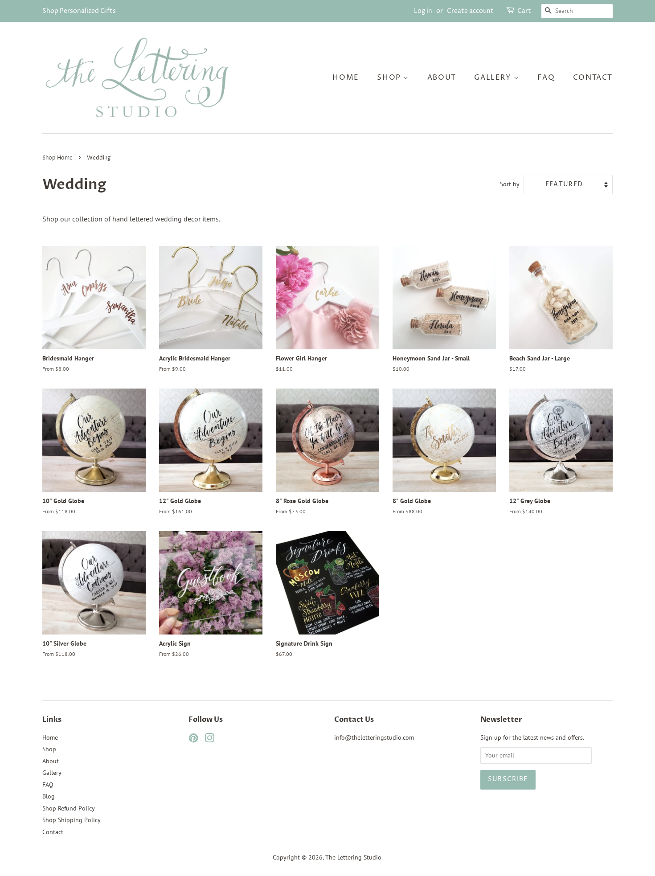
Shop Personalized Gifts (79, 11)
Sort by (510, 184)
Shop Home (57, 158)
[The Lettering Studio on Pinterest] (193, 740)
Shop (390, 77)
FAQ (546, 77)
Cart (524, 11)
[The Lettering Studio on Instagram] (209, 740)
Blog (48, 796)
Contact (593, 77)
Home (345, 77)
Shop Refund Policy (68, 808)
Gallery (494, 77)
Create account (470, 11)
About (441, 77)
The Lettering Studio (353, 857)
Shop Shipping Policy (71, 820)
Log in (423, 11)
